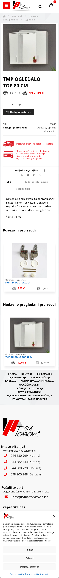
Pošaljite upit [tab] (22, 188)
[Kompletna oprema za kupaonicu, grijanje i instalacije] (21, 6)
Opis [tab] (8, 181)
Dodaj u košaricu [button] (31, 288)
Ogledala (41, 127)
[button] (54, 516)
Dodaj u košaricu (20, 112)
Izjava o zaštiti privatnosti (36, 574)
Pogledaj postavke (29, 567)
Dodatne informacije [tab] (36, 181)
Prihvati (29, 549)
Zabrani (29, 558)
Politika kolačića (17, 574)
